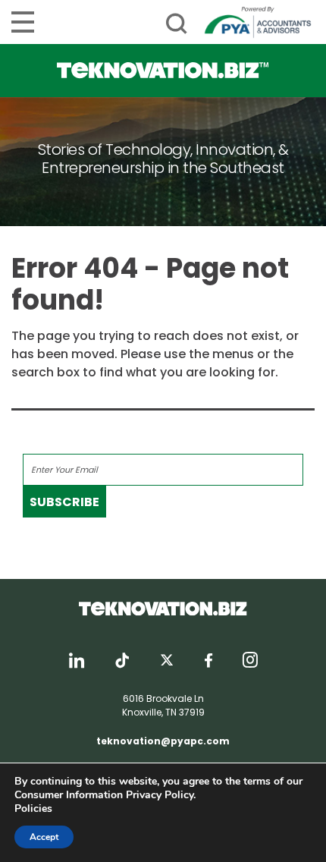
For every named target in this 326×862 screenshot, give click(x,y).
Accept (44, 837)
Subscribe (64, 502)
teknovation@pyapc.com (163, 741)
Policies (33, 808)
